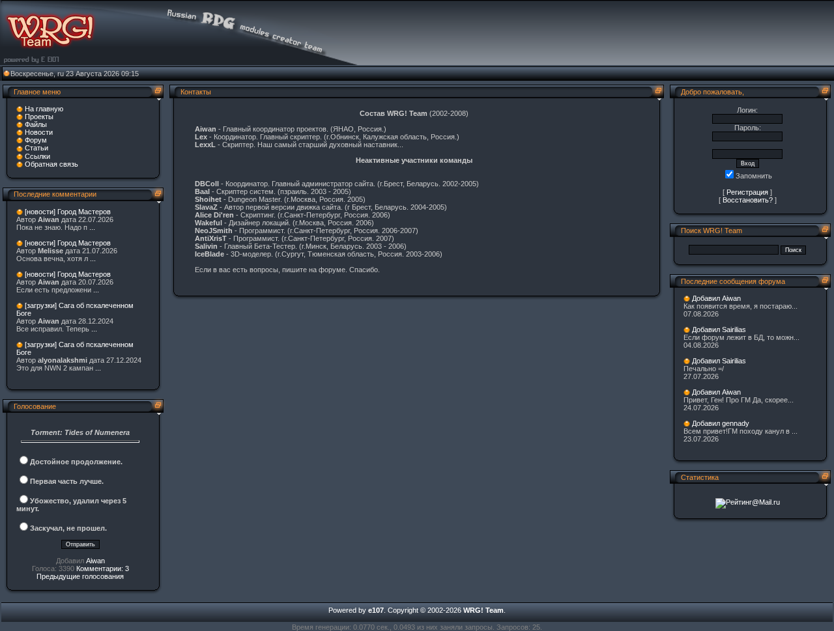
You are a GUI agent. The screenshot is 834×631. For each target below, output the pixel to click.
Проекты (39, 116)
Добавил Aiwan (716, 298)
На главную (44, 109)
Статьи (36, 148)
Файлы (36, 124)
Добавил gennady (720, 423)
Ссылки (37, 156)
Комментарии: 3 (102, 568)
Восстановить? (748, 200)
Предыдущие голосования (80, 576)
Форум (36, 140)
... (92, 227)
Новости (39, 132)
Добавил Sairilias (719, 329)
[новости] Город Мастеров (68, 212)
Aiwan (95, 561)
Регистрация (747, 192)
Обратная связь (51, 164)
